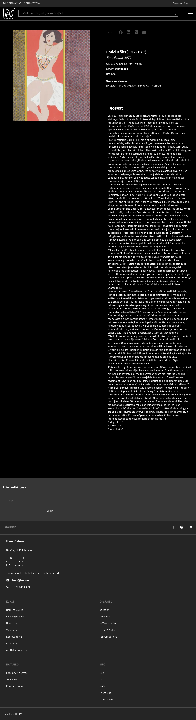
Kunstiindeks (107, 699)
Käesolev (104, 610)
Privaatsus (105, 693)
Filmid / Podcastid (110, 630)
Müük (102, 679)
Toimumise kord (108, 636)
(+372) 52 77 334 (32, 3)
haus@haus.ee (186, 3)
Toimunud (105, 616)
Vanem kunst (13, 630)
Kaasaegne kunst (15, 616)
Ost (102, 672)
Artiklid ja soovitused (17, 650)
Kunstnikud (12, 643)
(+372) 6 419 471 (15, 3)
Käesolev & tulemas (17, 672)
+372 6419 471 (21, 586)
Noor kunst (12, 623)
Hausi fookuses (14, 610)
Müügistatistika (108, 623)
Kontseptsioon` (15, 686)
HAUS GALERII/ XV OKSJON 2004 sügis (127, 86)
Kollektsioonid (14, 636)
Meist (103, 686)
